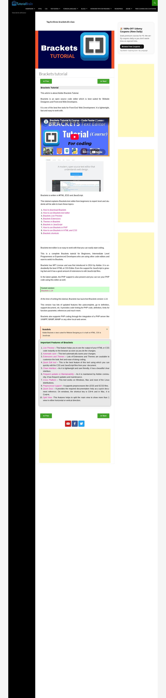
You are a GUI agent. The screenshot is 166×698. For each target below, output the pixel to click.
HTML (40, 8)
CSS (46, 8)
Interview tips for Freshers (100, 8)
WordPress (119, 8)
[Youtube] (68, 424)
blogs (83, 8)
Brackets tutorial (53, 73)
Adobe (128, 8)
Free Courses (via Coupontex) (145, 8)
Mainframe (29, 8)
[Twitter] (81, 424)
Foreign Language (69, 8)
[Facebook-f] (75, 424)
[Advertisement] (74, 446)
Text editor (54, 8)
